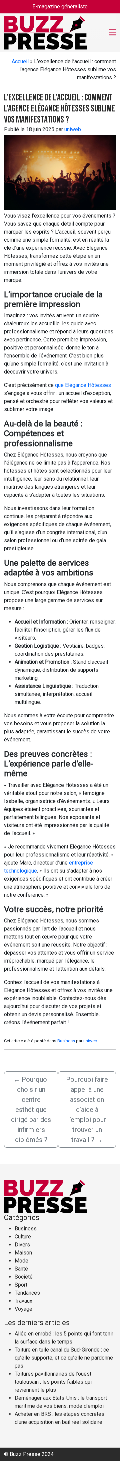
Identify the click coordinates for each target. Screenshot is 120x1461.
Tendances (27, 1293)
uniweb (72, 129)
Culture (23, 1236)
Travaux (23, 1301)
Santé (21, 1269)
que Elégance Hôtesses (83, 385)
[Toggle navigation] (112, 32)
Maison (23, 1252)
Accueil (20, 61)
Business (66, 1040)
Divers (22, 1244)
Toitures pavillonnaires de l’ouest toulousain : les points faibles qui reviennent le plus (53, 1382)
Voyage (23, 1309)
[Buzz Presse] (45, 32)
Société (24, 1277)
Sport (21, 1285)
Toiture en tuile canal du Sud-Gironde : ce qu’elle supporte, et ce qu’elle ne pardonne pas (64, 1358)
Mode (21, 1260)
